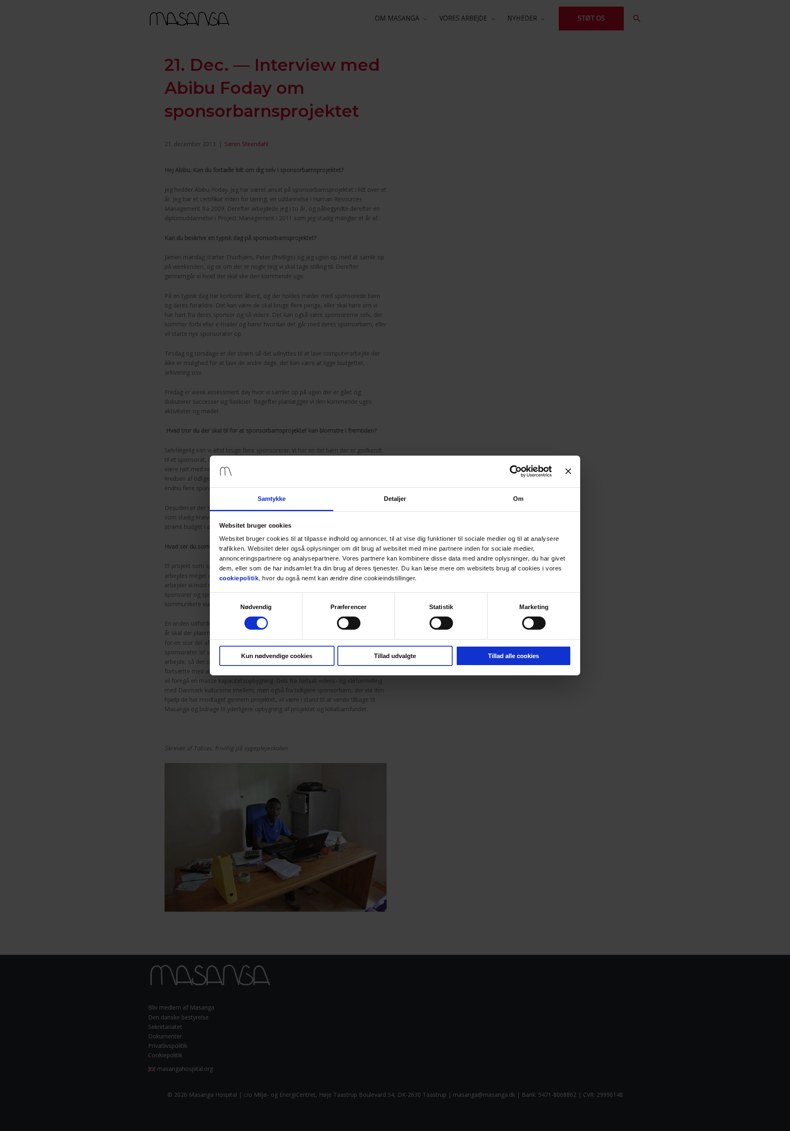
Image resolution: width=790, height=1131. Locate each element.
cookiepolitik (239, 578)
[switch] (348, 623)
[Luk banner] (568, 471)
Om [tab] (518, 498)
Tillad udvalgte (395, 655)
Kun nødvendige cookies (276, 655)
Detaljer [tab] (395, 498)
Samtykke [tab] (272, 498)
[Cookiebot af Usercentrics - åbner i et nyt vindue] (516, 471)
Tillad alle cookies (513, 655)
